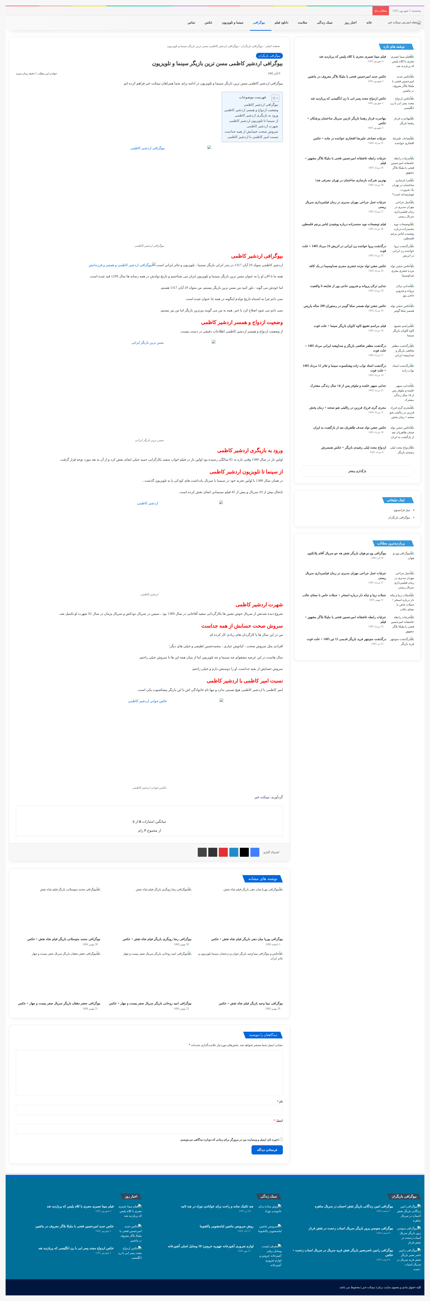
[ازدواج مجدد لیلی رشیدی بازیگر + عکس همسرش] (401, 453)
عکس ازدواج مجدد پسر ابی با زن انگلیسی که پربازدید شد (348, 98)
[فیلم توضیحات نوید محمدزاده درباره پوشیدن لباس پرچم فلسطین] (401, 231)
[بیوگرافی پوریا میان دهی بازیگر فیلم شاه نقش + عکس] (240, 911)
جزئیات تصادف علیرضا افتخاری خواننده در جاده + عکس (349, 138)
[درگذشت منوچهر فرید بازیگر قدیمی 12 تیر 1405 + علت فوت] (401, 645)
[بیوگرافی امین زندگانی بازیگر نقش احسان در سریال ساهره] (408, 1213)
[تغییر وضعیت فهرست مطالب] (273, 98)
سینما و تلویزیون (233, 22)
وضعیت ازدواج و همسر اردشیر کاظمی (251, 110)
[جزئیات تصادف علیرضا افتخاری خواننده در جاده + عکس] (401, 144)
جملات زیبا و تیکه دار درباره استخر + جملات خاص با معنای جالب (344, 595)
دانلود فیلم (282, 22)
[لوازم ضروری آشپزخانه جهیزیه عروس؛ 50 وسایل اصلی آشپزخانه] (269, 1255)
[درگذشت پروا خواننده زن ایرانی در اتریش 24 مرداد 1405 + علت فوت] (401, 252)
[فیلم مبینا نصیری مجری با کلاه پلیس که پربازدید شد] (401, 62)
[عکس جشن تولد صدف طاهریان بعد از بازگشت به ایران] (401, 433)
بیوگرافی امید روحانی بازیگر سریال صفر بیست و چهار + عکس (150, 1003)
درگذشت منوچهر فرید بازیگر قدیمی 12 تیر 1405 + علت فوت (346, 639)
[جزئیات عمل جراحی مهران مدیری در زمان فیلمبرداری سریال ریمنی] (401, 209)
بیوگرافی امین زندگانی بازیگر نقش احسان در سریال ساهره (354, 1206)
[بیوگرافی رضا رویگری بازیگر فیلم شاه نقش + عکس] (149, 911)
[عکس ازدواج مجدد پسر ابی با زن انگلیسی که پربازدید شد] (401, 104)
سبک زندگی (325, 22)
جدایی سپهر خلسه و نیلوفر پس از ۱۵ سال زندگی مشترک (348, 385)
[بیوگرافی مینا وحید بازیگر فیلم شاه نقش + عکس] (240, 975)
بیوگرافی (259, 22)
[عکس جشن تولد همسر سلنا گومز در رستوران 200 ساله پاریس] (401, 312)
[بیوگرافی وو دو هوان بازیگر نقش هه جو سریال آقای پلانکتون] (401, 559)
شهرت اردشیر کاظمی (262, 126)
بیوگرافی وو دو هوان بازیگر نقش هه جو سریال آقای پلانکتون (346, 553)
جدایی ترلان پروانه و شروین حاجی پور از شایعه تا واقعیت (348, 286)
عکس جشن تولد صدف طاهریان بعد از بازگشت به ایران (349, 427)
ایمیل (278, 1120)
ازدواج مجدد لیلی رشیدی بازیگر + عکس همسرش (353, 447)
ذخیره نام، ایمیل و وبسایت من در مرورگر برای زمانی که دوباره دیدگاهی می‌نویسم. (229, 1139)
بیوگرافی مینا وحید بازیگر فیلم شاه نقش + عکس (251, 1003)
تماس (192, 22)
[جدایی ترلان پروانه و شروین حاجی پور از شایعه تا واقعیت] (401, 292)
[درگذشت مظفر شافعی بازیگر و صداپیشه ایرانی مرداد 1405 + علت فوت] (401, 351)
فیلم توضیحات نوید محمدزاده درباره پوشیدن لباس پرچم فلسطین (344, 224)
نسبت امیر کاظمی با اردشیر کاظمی (252, 137)
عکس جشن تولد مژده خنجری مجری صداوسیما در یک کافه (347, 266)
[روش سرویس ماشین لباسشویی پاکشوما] (269, 1232)
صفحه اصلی (273, 46)
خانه (369, 22)
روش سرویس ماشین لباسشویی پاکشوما (227, 1226)
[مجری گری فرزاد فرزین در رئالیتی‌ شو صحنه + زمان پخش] (401, 413)
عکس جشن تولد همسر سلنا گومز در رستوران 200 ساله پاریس (345, 306)
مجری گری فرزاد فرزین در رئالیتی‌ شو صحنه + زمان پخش (347, 407)
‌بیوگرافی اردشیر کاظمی (261, 104)
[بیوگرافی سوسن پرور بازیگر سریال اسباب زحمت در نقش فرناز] (408, 1235)
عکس (209, 22)
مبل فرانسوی (401, 510)
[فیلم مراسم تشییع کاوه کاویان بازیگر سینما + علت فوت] (401, 332)
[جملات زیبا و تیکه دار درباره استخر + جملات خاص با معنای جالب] (401, 602)
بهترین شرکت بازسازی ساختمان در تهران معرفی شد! (350, 180)
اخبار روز (351, 22)
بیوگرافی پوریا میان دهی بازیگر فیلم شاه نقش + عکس (247, 939)
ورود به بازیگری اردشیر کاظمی (256, 115)
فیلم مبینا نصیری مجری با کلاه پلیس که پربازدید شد (352, 56)
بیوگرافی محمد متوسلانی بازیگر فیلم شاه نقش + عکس (63, 939)
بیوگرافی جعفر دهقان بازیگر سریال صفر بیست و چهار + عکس (59, 1003)
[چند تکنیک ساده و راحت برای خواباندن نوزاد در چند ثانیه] (269, 1212)
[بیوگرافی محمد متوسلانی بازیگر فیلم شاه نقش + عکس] (58, 911)
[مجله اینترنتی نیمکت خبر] (404, 22)
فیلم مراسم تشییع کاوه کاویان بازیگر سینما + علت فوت (350, 326)
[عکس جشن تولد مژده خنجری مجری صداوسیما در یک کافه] (401, 272)
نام (280, 1101)
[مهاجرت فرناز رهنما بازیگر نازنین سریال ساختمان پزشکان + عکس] (401, 124)
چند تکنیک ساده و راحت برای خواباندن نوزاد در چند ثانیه (217, 1206)
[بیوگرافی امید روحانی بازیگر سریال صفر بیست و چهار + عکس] (149, 975)
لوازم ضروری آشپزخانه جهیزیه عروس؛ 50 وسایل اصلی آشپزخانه (211, 1246)
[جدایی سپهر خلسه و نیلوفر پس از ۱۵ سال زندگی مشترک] (401, 392)
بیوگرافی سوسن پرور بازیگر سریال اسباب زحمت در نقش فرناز (351, 1228)
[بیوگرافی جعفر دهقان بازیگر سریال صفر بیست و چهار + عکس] (58, 975)
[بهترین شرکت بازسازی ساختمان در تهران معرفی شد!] (401, 187)
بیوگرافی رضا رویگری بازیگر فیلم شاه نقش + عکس (157, 939)
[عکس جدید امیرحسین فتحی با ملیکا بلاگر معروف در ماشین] (401, 83)
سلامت (303, 22)
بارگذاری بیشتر (357, 471)
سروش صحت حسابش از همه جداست (251, 131)
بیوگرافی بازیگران (252, 46)
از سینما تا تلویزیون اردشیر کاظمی (253, 121)
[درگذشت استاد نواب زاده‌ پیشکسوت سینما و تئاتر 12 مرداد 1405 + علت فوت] (401, 371)
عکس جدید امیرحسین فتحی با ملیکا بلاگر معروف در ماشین (347, 76)
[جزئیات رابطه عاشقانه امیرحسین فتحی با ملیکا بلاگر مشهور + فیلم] (401, 165)
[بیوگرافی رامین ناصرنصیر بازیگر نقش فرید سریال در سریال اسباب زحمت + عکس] (408, 1259)
